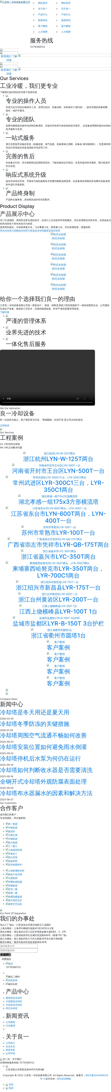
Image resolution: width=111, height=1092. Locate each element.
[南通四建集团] (14, 896)
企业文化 (10, 1046)
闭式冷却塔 (6, 230)
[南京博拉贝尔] (14, 900)
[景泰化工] (11, 853)
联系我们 (6, 56)
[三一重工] (11, 846)
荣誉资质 (10, 1049)
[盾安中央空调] (14, 874)
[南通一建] (11, 892)
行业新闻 (10, 1025)
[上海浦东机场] (14, 849)
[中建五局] (11, 834)
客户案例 (42, 26)
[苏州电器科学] (14, 864)
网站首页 (42, 2)
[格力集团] (11, 842)
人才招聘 (42, 31)
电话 (11, 1088)
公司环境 (10, 1053)
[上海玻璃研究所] (15, 870)
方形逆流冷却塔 (36, 230)
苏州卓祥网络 (64, 1078)
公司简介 (10, 1042)
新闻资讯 (42, 20)
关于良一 (42, 8)
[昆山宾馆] (11, 857)
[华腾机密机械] (14, 881)
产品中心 (42, 14)
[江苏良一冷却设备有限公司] (15, 24)
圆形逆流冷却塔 (52, 230)
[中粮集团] (11, 827)
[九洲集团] (11, 877)
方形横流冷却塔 (20, 230)
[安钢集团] (11, 885)
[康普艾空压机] (14, 903)
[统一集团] (11, 823)
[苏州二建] (11, 889)
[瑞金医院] (11, 860)
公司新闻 (10, 1022)
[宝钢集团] (11, 838)
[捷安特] (10, 831)
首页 (11, 1084)
